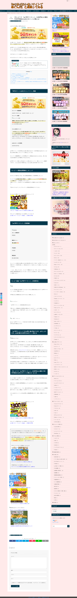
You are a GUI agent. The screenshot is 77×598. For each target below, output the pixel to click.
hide (31, 71)
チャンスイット (58, 289)
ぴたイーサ (57, 357)
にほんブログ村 (55, 522)
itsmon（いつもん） (58, 348)
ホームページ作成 (58, 424)
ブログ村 (56, 442)
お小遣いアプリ (58, 341)
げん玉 (56, 282)
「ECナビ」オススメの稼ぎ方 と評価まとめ (18, 510)
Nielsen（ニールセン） (59, 417)
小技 (55, 500)
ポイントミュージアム (59, 305)
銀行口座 (56, 486)
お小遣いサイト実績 (59, 466)
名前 (12, 570)
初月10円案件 (57, 495)
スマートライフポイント (59, 337)
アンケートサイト (58, 401)
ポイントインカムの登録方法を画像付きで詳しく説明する (23, 466)
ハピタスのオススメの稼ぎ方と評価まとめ (20, 503)
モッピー (12, 535)
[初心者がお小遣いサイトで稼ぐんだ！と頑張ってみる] (38, 5)
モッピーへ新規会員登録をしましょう (18, 75)
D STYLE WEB (57, 421)
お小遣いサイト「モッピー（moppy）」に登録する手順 (21, 215)
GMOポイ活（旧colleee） (59, 287)
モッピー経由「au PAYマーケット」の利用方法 (20, 77)
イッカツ (56, 373)
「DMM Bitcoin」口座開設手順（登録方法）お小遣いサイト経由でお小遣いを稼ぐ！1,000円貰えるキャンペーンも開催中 (60, 193)
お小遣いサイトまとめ (59, 237)
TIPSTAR (56, 463)
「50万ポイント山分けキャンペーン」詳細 (19, 73)
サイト (12, 578)
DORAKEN (57, 323)
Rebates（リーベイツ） (59, 298)
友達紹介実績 (57, 484)
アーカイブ (54, 509)
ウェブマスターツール (59, 447)
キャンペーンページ (23, 350)
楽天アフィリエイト (58, 392)
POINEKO (56, 303)
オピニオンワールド (58, 403)
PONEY (56, 278)
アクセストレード (58, 389)
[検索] (69, 0)
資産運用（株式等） (58, 470)
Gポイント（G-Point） (59, 273)
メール (12, 574)
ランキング (57, 493)
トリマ (56, 355)
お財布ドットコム (58, 314)
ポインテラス (57, 312)
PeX (55, 294)
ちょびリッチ (57, 262)
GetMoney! (57, 269)
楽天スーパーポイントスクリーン (61, 366)
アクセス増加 (57, 435)
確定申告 (56, 488)
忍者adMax (57, 394)
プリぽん (56, 328)
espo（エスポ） (57, 321)
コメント (12, 556)
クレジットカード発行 (59, 477)
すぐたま (56, 266)
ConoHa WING (57, 426)
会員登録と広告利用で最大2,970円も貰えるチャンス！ (22, 526)
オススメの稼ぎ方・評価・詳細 (60, 490)
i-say (55, 412)
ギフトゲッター (57, 246)
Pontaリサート (57, 406)
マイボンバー (57, 387)
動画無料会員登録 (58, 475)
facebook (56, 445)
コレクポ (56, 300)
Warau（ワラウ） (58, 264)
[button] (12, 541)
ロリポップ (57, 428)
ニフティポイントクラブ (59, 280)
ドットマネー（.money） (59, 291)
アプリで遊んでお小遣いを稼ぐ (60, 459)
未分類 (21, 535)
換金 (55, 497)
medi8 (56, 396)
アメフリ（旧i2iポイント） (60, 260)
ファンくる (57, 419)
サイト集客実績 (58, 481)
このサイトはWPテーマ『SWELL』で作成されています (38, 597)
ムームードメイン (58, 431)
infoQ (56, 410)
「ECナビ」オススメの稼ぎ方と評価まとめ (60, 51)
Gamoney (56, 319)
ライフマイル (57, 334)
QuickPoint (56, 351)
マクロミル (57, 408)
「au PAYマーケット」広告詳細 (17, 76)
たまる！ (56, 309)
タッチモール (57, 325)
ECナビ (56, 257)
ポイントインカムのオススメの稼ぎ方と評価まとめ (21, 461)
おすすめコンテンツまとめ (60, 240)
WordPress (57, 433)
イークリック (57, 398)
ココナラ (56, 438)
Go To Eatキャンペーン (59, 461)
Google (56, 449)
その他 (56, 454)
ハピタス (57, 251)
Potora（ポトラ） (58, 307)
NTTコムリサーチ (58, 415)
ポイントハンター (58, 330)
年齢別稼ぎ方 (57, 479)
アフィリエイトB (58, 380)
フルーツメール (58, 296)
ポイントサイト (16, 535)
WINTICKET (57, 456)
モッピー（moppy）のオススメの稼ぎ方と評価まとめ (30, 63)
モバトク (56, 332)
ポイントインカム (58, 248)
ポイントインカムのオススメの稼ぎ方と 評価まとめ (19, 487)
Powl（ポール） (58, 344)
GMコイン (56, 369)
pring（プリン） (58, 362)
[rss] (67, 0)
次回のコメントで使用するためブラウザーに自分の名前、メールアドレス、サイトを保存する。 (29, 582)
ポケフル (56, 371)
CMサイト (56, 285)
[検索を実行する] (68, 526)
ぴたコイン (57, 346)
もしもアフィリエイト (59, 383)
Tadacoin (56, 316)
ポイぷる (56, 275)
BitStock (56, 353)
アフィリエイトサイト (59, 376)
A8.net (56, 378)
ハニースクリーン (58, 364)
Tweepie (56, 339)
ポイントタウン (58, 255)
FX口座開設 (57, 468)
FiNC (55, 360)
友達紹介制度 (57, 452)
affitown (56, 385)
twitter (56, 440)
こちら (61, 142)
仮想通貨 (56, 472)
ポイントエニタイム (58, 271)
